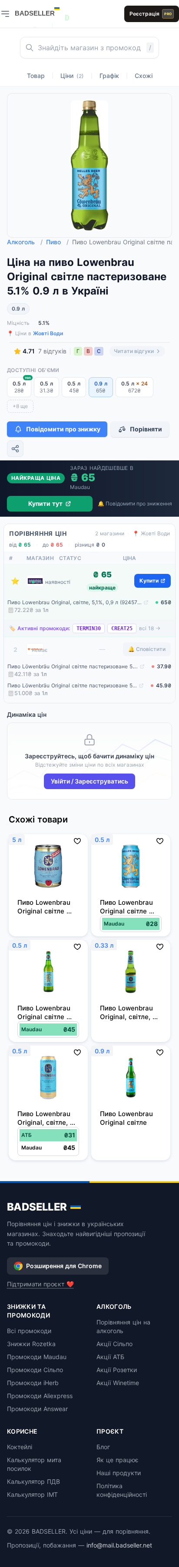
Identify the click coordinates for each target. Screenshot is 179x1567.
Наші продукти (118, 1472)
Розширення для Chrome (64, 1265)
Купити (149, 580)
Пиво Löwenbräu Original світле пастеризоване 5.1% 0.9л (72, 666)
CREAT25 (122, 628)
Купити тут (45, 503)
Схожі (143, 75)
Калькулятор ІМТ (32, 1494)
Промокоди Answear (37, 1408)
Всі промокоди (29, 1330)
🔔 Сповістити (147, 649)
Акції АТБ (110, 1356)
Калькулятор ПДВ (33, 1481)
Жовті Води (48, 333)
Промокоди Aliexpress (40, 1395)
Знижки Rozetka (31, 1343)
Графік (109, 75)
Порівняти (146, 429)
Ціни (72, 75)
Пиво (57, 242)
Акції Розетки (116, 1369)
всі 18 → (149, 628)
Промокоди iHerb (33, 1382)
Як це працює (117, 1459)
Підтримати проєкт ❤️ (40, 1284)
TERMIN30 (88, 628)
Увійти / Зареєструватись (89, 781)
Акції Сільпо (114, 1343)
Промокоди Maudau (36, 1356)
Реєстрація (150, 13)
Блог (103, 1446)
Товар (36, 75)
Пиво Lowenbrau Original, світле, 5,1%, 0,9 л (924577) (74, 602)
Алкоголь (25, 242)
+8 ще (20, 406)
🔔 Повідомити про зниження (135, 503)
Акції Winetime (117, 1382)
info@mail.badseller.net (119, 1545)
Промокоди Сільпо (35, 1369)
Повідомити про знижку (63, 429)
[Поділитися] (15, 448)
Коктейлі (19, 1446)
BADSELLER (37, 1207)
